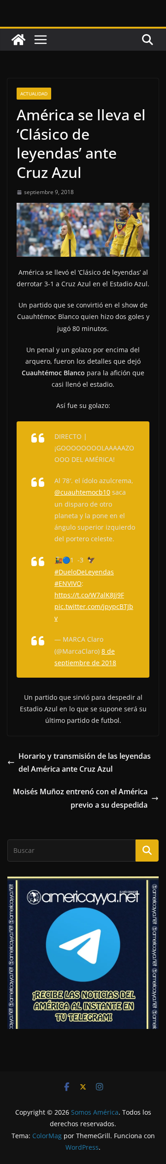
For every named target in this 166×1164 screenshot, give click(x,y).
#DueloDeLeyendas (84, 571)
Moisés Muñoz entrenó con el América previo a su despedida (80, 798)
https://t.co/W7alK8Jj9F (89, 595)
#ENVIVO (68, 583)
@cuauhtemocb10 (82, 492)
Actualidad (33, 93)
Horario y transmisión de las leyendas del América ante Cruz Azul (84, 762)
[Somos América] (18, 40)
